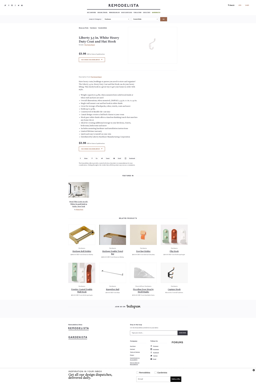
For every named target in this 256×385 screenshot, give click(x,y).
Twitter (155, 355)
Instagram (156, 349)
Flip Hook (174, 251)
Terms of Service (135, 352)
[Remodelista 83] (18, 5)
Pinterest (155, 346)
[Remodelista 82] (15, 5)
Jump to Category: (95, 19)
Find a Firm (137, 12)
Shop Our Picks (126, 12)
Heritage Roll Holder (81, 251)
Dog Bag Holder (143, 251)
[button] (230, 5)
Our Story (146, 12)
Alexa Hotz (79, 209)
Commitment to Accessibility (135, 358)
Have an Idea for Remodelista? (134, 363)
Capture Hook (174, 289)
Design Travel (103, 12)
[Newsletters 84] (21, 5)
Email (154, 359)
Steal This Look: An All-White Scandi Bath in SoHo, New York (78, 204)
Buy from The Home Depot (90, 59)
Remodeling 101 (114, 12)
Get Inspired (91, 12)
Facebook (156, 352)
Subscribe (176, 379)
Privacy (132, 355)
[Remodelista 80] (8, 5)
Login (247, 5)
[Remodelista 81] (12, 5)
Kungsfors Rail (112, 289)
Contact (132, 349)
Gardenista (156, 12)
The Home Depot (89, 45)
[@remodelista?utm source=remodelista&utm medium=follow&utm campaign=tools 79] (5, 5)
